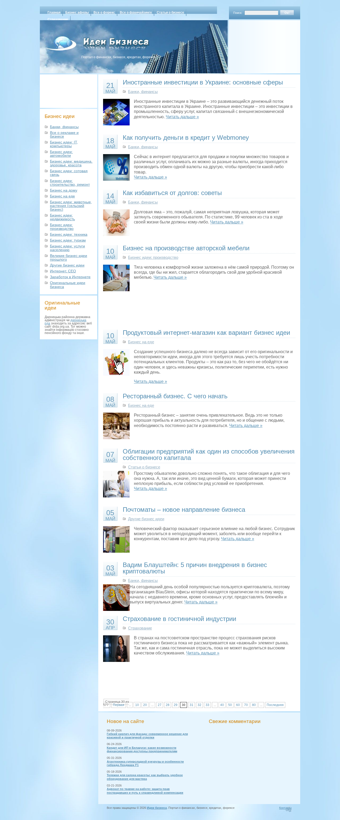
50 (230, 705)
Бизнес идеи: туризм (68, 240)
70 (246, 705)
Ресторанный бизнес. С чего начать (175, 396)
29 (175, 705)
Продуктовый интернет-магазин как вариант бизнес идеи (206, 332)
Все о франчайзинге (136, 12)
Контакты (285, 807)
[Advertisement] (258, 45)
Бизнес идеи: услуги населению (67, 248)
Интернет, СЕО (63, 271)
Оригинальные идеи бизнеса (67, 285)
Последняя (275, 705)
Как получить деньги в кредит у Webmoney (186, 137)
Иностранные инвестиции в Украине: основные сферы (203, 82)
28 (167, 705)
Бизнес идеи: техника (68, 234)
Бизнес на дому (63, 190)
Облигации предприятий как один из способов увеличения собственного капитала (209, 454)
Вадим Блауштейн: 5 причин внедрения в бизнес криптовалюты (195, 568)
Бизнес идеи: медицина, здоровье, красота (71, 163)
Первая (118, 705)
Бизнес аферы (77, 12)
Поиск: (237, 12)
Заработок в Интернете (70, 277)
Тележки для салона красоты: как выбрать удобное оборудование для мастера (145, 776)
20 (145, 705)
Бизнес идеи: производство (62, 227)
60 (238, 705)
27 (160, 705)
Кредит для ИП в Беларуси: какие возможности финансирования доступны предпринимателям (142, 749)
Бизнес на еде (62, 196)
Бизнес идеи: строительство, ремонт (70, 183)
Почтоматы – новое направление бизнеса (184, 509)
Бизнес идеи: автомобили (61, 154)
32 (199, 705)
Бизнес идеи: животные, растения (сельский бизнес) (71, 206)
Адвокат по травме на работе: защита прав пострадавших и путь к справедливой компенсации (145, 790)
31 (191, 705)
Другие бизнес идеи (67, 265)
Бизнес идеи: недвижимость (62, 217)
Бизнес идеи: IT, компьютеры (64, 144)
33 (207, 705)
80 (254, 705)
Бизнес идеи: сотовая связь (69, 173)
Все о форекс (104, 12)
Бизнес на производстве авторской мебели (186, 248)
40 (222, 705)
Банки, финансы (64, 127)
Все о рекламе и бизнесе (64, 134)
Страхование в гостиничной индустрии (179, 618)
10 (137, 705)
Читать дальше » (182, 117)
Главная (54, 12)
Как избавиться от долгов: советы (172, 192)
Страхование (58, 19)
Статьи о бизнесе (170, 12)
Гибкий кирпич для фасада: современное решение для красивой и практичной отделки (147, 735)
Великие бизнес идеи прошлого (68, 257)
